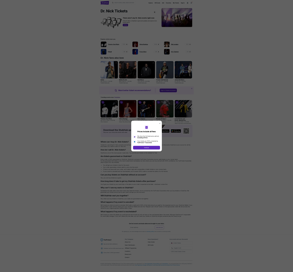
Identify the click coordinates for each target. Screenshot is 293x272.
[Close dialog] (160, 123)
